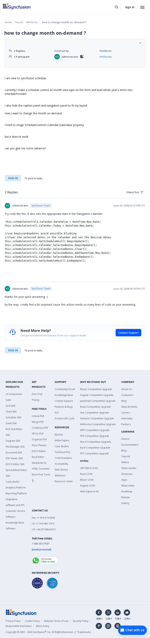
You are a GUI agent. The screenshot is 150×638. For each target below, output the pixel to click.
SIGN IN (13, 350)
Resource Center (64, 481)
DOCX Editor (39, 451)
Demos (125, 439)
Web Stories (61, 469)
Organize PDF (39, 439)
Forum (19, 22)
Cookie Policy (32, 621)
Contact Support (128, 332)
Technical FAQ (62, 452)
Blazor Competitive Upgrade (96, 389)
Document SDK (14, 452)
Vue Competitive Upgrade (94, 412)
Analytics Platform (16, 487)
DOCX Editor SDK (15, 464)
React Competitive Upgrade (95, 406)
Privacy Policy (13, 621)
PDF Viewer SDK (14, 458)
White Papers (62, 440)
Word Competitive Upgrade (95, 441)
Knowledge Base (64, 395)
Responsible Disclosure (19, 626)
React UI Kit (86, 474)
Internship (126, 418)
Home (8, 22)
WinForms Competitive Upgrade (98, 424)
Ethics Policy (42, 626)
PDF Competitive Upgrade (94, 436)
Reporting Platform (16, 493)
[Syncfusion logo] (17, 6)
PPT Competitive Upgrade (94, 453)
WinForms (32, 22)
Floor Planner (39, 445)
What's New (127, 485)
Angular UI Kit (87, 485)
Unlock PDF (38, 416)
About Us (126, 389)
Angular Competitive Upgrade (96, 395)
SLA (57, 412)
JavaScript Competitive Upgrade (97, 401)
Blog (123, 401)
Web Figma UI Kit (89, 491)
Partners (126, 424)
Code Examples (63, 458)
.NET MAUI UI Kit (89, 468)
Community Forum (65, 389)
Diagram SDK (13, 440)
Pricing (35, 400)
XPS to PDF (38, 433)
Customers (127, 395)
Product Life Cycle (64, 418)
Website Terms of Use (56, 621)
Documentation (129, 444)
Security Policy (80, 621)
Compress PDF (40, 427)
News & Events (129, 406)
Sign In (129, 7)
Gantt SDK (11, 423)
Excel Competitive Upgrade (95, 447)
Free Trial (37, 394)
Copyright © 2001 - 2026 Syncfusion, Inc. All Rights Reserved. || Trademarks (48, 632)
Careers (125, 412)
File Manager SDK (15, 446)
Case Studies (62, 446)
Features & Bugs (64, 406)
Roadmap (126, 491)
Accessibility (61, 463)
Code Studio (12, 481)
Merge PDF (38, 422)
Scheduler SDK (13, 417)
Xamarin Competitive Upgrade (97, 418)
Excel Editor (38, 457)
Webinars (60, 475)
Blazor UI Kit (87, 479)
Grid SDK (10, 405)
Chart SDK (11, 411)
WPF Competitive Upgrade (94, 430)
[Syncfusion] (21, 612)
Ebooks (59, 434)
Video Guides (128, 468)
